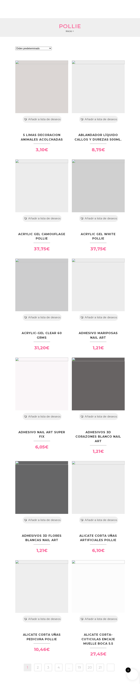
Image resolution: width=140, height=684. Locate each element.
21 (100, 667)
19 (79, 667)
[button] (42, 119)
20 (90, 667)
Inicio (69, 31)
